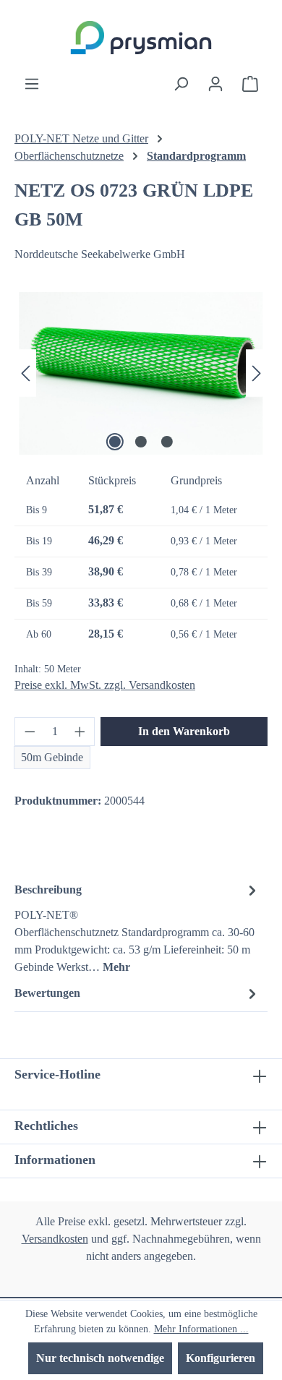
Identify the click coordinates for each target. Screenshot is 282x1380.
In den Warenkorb (184, 731)
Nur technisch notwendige (100, 1358)
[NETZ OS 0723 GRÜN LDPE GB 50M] (140, 373)
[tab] (137, 928)
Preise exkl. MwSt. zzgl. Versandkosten (104, 685)
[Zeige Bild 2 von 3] (141, 441)
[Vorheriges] (25, 373)
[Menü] (31, 83)
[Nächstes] (257, 373)
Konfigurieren (220, 1358)
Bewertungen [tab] (47, 993)
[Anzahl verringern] (29, 731)
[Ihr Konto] (215, 83)
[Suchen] (180, 83)
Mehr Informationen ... (201, 1329)
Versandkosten (55, 1239)
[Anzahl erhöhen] (80, 731)
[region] (141, 373)
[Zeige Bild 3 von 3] (167, 441)
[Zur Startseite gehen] (141, 37)
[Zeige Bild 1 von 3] (115, 441)
